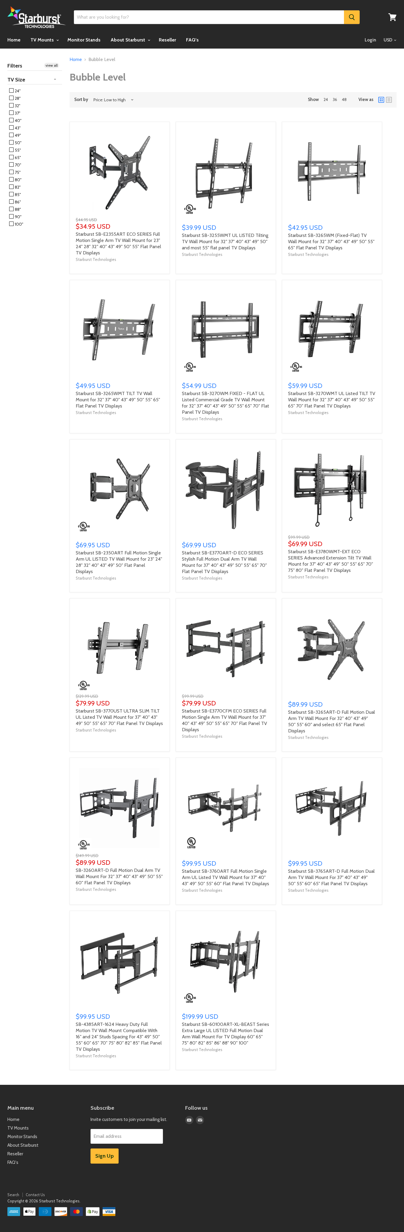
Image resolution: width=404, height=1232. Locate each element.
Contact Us (35, 1194)
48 (344, 99)
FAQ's (192, 40)
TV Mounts (42, 40)
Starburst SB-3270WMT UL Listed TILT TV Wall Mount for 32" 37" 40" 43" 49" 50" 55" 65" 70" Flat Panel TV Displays (331, 400)
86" (17, 202)
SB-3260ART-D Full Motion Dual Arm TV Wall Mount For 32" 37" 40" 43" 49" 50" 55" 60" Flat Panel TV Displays (119, 876)
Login (370, 40)
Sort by (81, 99)
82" (17, 187)
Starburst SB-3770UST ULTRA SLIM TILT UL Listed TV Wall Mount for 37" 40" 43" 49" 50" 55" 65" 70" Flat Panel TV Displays (119, 717)
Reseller (167, 40)
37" (17, 113)
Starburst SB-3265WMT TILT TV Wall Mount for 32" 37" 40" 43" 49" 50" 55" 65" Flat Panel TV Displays (118, 400)
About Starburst (128, 40)
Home (13, 40)
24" (17, 91)
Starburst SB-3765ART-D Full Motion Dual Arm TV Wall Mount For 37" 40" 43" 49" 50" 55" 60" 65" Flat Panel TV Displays (331, 877)
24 (326, 99)
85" (17, 194)
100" (18, 224)
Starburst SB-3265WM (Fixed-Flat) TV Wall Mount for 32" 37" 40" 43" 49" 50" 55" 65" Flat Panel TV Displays (331, 241)
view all (52, 65)
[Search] (352, 17)
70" (17, 165)
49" (17, 135)
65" (17, 157)
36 (335, 99)
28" (17, 98)
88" (17, 209)
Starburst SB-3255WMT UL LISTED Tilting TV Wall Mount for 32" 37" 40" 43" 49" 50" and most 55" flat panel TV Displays (225, 241)
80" (18, 179)
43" (17, 128)
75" (17, 172)
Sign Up (104, 1156)
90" (18, 216)
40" (18, 120)
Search (13, 1194)
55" (17, 150)
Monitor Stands (84, 40)
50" (18, 142)
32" (17, 105)
